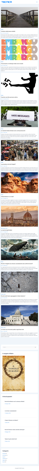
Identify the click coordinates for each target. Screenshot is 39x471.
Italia (1, 228)
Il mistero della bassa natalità (8, 31)
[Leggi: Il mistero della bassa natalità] (19, 17)
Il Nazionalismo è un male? (7, 196)
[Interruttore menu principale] (37, 2)
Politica (2, 29)
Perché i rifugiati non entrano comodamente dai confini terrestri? (17, 263)
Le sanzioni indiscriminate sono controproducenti (13, 130)
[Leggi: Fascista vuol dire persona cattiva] (19, 83)
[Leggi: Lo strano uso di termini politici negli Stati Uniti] (19, 315)
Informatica (4, 455)
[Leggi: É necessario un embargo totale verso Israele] (19, 49)
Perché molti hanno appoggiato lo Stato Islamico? (13, 296)
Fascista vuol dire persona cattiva (9, 97)
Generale (4, 453)
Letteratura (4, 458)
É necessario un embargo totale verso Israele (12, 63)
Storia (6, 228)
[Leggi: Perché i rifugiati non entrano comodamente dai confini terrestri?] (19, 249)
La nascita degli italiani (6, 230)
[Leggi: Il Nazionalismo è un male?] (19, 182)
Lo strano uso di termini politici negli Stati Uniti (12, 329)
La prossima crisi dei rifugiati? (8, 164)
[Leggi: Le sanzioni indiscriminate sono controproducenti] (19, 116)
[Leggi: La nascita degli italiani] (19, 216)
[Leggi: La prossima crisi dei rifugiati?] (19, 150)
